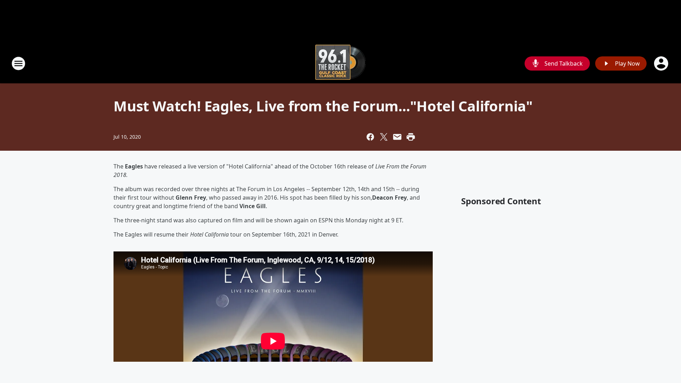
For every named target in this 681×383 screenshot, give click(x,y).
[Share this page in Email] (397, 137)
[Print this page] (411, 137)
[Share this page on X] (384, 137)
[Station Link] (340, 63)
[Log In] (662, 63)
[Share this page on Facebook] (370, 137)
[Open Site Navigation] (18, 63)
